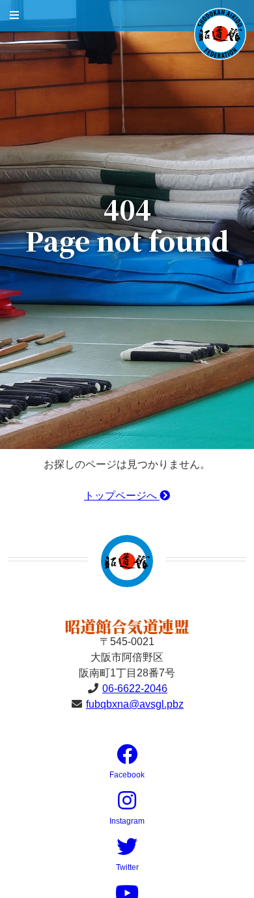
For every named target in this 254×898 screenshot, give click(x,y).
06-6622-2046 (134, 688)
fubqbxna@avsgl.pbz (135, 704)
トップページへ (122, 495)
